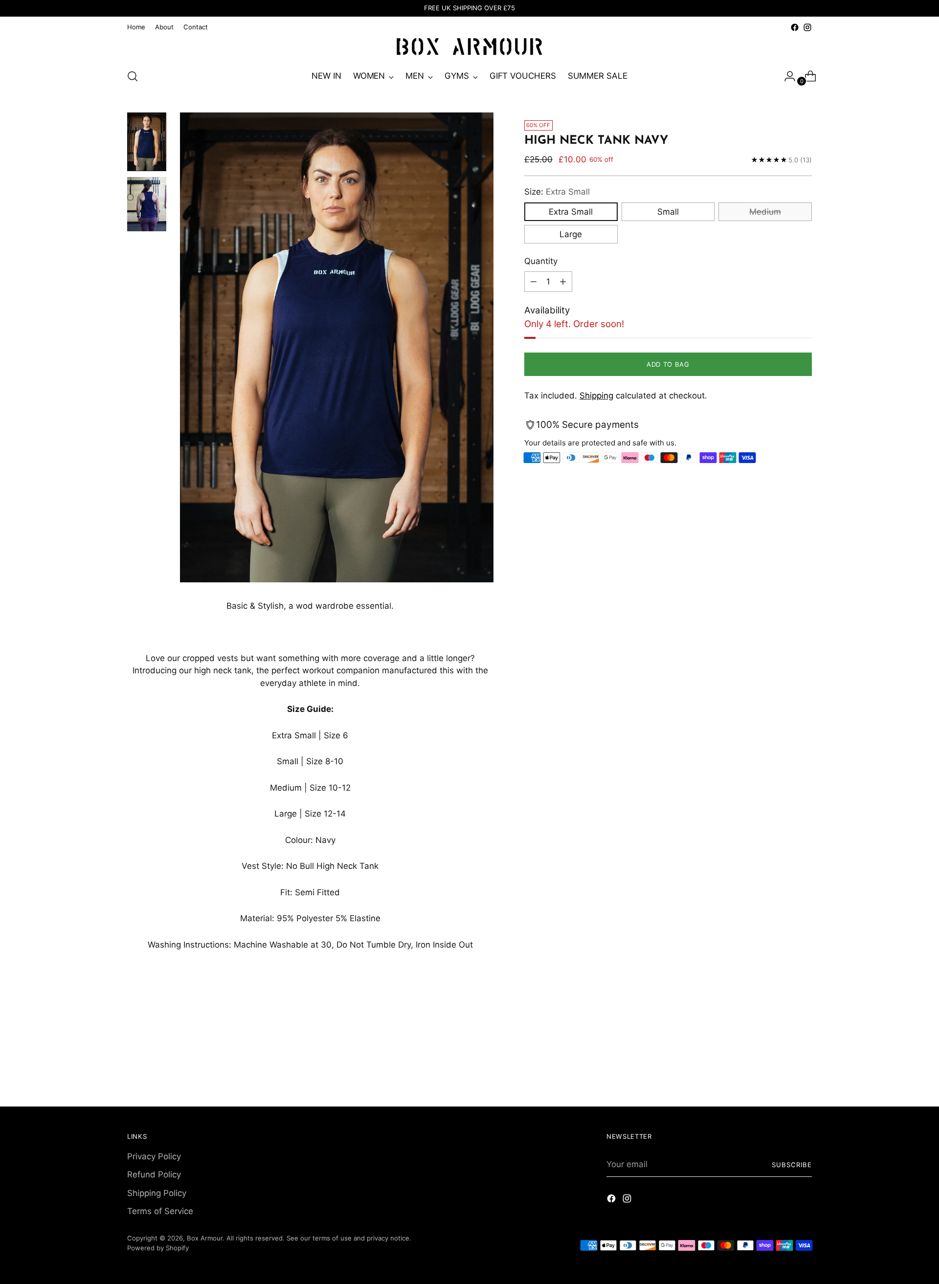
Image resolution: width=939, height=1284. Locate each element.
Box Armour (205, 1238)
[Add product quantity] (563, 281)
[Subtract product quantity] (533, 281)
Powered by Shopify (158, 1248)
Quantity (541, 261)
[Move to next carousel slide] (803, 1033)
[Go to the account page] (786, 76)
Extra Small (571, 211)
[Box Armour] (469, 47)
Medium (765, 211)
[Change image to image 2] (146, 204)
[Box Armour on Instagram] (807, 27)
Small (668, 211)
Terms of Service (160, 1211)
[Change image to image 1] (146, 141)
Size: (557, 192)
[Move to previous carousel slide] (781, 1034)
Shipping (596, 395)
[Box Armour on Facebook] (794, 27)
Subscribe (792, 1165)
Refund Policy (154, 1174)
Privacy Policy (154, 1156)
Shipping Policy (156, 1193)
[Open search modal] (132, 76)
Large (570, 234)
